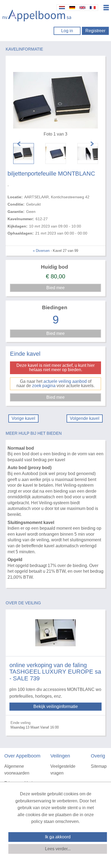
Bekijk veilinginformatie (55, 706)
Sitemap (99, 766)
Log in (67, 30)
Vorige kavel (23, 418)
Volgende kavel (84, 418)
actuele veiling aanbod (65, 381)
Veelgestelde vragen (62, 770)
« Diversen (41, 251)
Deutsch (72, 7)
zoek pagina (44, 385)
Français (93, 7)
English (82, 7)
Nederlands (62, 7)
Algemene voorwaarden (16, 770)
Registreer (95, 30)
